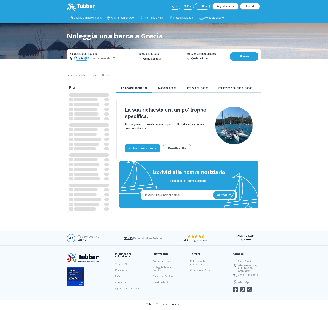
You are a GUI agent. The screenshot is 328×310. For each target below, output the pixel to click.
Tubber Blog (122, 264)
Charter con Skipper (123, 17)
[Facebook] (235, 290)
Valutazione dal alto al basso (235, 88)
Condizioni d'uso (200, 270)
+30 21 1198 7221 (248, 275)
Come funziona (162, 261)
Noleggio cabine (214, 17)
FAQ (117, 276)
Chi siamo (121, 270)
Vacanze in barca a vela (88, 17)
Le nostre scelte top (134, 88)
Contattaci (121, 282)
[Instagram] (249, 290)
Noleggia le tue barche (162, 269)
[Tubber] (81, 6)
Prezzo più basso (197, 88)
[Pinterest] (242, 290)
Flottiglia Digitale (183, 17)
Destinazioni (160, 282)
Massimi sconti (167, 88)
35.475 (128, 238)
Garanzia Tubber (163, 276)
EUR (186, 6)
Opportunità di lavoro (128, 288)
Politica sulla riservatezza (198, 263)
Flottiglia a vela (154, 17)
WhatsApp (244, 282)
